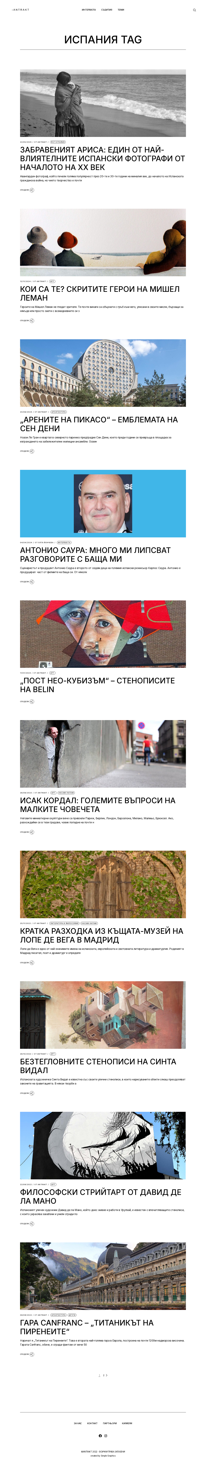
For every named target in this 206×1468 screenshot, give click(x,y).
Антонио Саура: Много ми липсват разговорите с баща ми (95, 555)
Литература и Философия (64, 923)
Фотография (58, 142)
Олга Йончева (44, 542)
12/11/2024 (25, 281)
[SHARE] (27, 190)
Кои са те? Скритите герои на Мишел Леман (100, 293)
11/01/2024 (25, 673)
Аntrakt (40, 142)
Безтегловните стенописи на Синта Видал (98, 1066)
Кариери (127, 1423)
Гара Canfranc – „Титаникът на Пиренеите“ (87, 1327)
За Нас (78, 1423)
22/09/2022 (26, 1184)
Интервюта (64, 542)
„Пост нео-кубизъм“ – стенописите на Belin (97, 685)
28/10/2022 (25, 1054)
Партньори (110, 1423)
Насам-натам (66, 793)
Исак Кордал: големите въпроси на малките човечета (98, 805)
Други (72, 1315)
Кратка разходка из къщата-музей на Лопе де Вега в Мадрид (101, 935)
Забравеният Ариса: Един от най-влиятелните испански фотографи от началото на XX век (102, 158)
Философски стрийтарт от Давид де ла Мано (100, 1197)
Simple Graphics (108, 1456)
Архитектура (59, 412)
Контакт (92, 1423)
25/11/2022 (25, 923)
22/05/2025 (26, 142)
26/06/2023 (26, 793)
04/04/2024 (26, 542)
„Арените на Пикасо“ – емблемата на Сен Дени (99, 424)
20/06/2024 (26, 412)
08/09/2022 (26, 1315)
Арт (52, 281)
